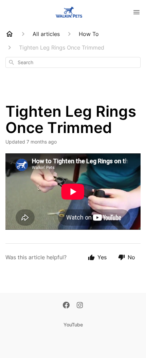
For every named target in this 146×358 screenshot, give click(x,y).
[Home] (9, 34)
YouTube (73, 324)
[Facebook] (66, 305)
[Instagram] (80, 305)
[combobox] (73, 62)
